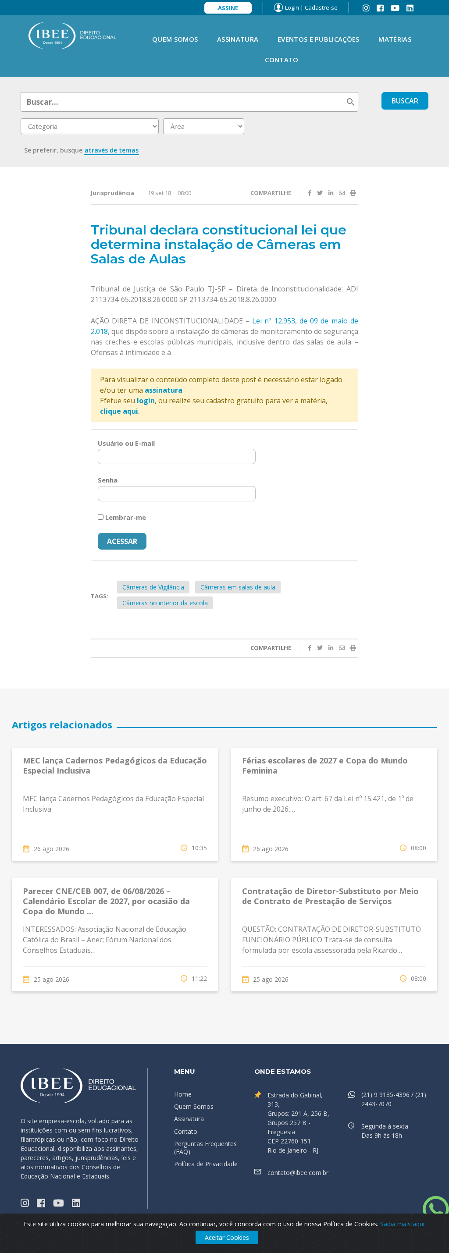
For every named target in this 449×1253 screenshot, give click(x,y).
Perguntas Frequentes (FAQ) (205, 1147)
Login (292, 7)
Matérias (394, 39)
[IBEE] (73, 35)
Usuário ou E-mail (126, 443)
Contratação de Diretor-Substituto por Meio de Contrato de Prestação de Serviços (330, 896)
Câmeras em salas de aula (237, 587)
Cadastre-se (321, 7)
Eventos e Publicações (318, 39)
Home (183, 1094)
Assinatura (237, 39)
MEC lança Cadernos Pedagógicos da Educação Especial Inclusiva (115, 765)
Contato (281, 59)
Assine (228, 8)
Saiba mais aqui (402, 1224)
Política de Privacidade (206, 1164)
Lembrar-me (124, 517)
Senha (108, 480)
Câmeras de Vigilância (153, 587)
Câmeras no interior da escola (165, 603)
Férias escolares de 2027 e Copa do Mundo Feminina (325, 765)
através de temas (112, 150)
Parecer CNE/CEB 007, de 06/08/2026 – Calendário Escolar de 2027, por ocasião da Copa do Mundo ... (106, 901)
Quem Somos (175, 39)
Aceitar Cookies (227, 1237)
